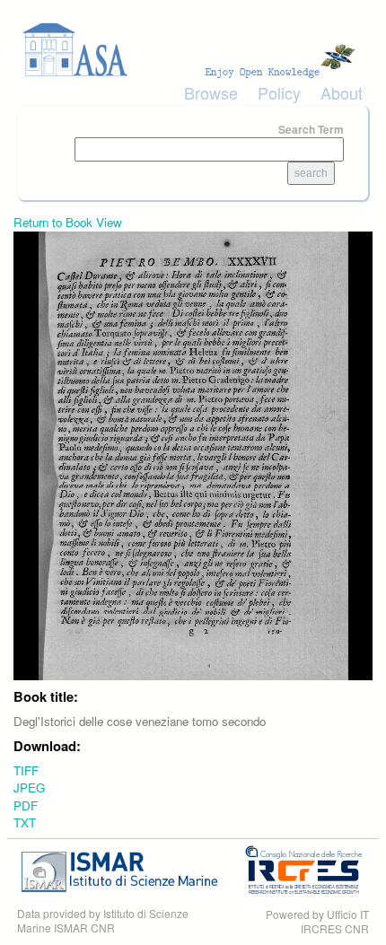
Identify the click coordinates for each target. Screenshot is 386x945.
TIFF (26, 770)
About (341, 92)
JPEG (29, 787)
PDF (25, 805)
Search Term (311, 129)
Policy (279, 92)
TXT (24, 822)
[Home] (193, 50)
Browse (211, 92)
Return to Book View (67, 222)
